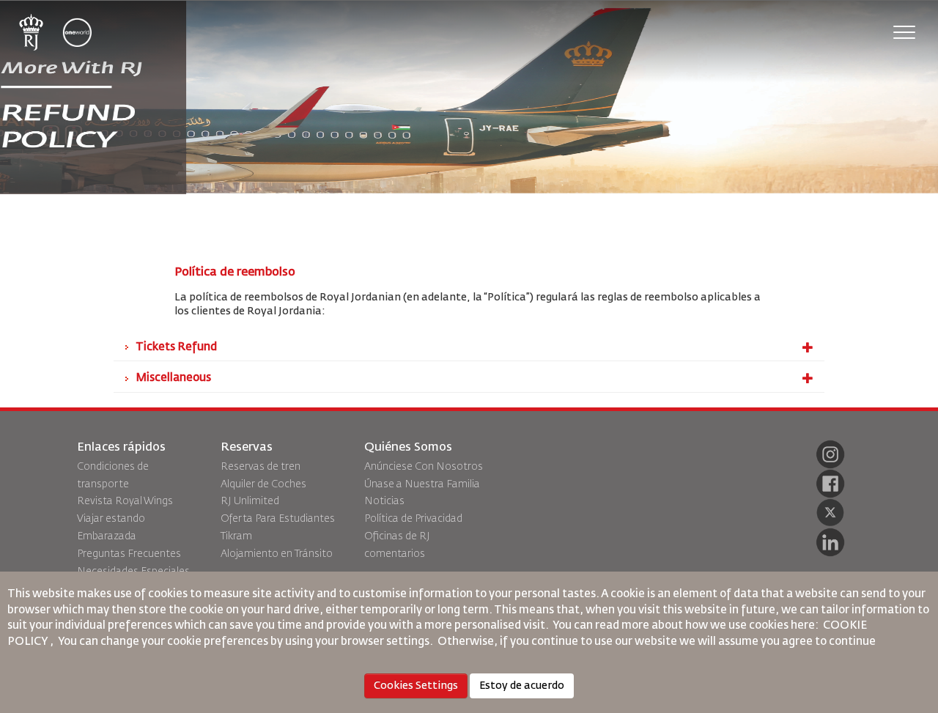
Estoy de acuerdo (521, 686)
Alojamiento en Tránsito (277, 554)
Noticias (384, 501)
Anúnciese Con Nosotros (423, 467)
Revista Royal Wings (125, 501)
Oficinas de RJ (397, 536)
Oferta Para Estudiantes (278, 519)
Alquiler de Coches (263, 484)
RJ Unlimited (250, 501)
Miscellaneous (173, 377)
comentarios (394, 554)
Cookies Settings (416, 686)
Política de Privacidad (413, 519)
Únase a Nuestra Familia (422, 484)
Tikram (236, 536)
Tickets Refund (176, 346)
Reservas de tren (260, 467)
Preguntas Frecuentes (129, 554)
